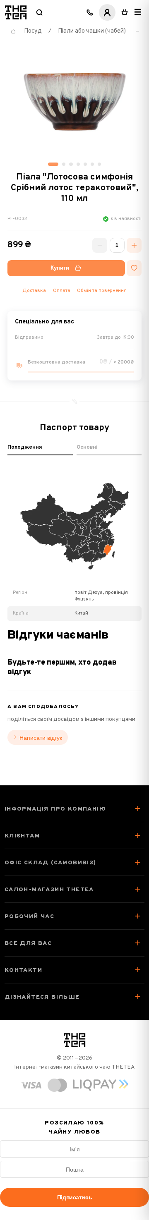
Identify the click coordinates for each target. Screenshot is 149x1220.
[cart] (124, 12)
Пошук (39, 12)
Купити (59, 268)
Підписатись (74, 1197)
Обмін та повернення (102, 291)
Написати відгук (40, 737)
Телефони (90, 12)
